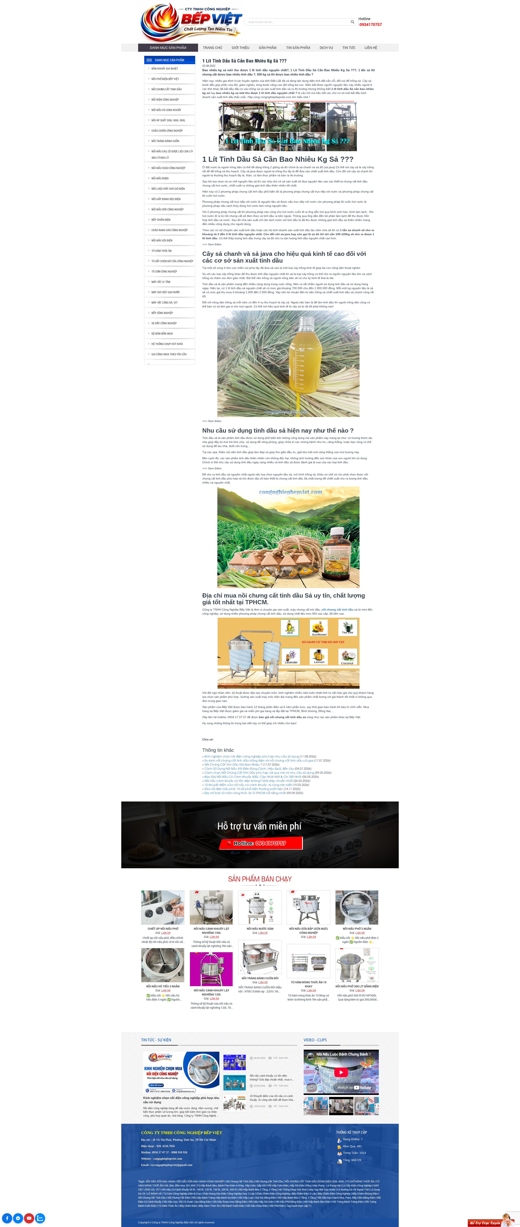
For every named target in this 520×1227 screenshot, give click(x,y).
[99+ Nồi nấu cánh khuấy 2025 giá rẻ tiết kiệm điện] (357, 907)
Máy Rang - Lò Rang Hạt (327, 1185)
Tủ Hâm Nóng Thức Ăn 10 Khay (260, 984)
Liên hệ (371, 47)
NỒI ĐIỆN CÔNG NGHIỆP (165, 99)
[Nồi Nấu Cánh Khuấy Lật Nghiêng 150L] (162, 907)
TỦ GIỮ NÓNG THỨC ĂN (360, 1181)
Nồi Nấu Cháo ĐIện (257, 1206)
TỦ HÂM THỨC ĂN (162, 251)
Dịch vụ (326, 47)
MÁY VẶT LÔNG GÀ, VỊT (165, 302)
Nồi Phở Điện (277, 1206)
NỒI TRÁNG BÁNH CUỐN (165, 141)
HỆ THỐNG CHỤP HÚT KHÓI (167, 344)
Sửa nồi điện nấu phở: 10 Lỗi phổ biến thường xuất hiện (244, 789)
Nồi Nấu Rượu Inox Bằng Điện (230, 1201)
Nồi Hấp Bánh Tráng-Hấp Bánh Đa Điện (214, 1197)
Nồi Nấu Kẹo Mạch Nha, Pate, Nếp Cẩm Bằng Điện (346, 1197)
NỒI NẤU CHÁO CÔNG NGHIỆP (168, 168)
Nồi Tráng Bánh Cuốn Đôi (211, 978)
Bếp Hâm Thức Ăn (209, 1206)
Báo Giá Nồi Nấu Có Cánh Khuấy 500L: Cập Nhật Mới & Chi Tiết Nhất (253, 777)
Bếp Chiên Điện (189, 1206)
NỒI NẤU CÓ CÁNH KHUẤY (166, 110)
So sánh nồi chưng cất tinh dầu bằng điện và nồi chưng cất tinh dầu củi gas (259, 760)
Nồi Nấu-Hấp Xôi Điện (261, 1201)
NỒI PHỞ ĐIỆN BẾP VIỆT (165, 79)
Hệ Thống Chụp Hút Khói (292, 1189)
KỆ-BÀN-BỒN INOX (162, 333)
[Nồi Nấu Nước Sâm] (211, 907)
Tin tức (348, 47)
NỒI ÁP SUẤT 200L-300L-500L (168, 120)
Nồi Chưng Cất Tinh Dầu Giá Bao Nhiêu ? (233, 765)
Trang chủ (212, 47)
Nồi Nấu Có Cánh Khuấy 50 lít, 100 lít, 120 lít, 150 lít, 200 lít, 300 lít (199, 1189)
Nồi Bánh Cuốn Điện (233, 1206)
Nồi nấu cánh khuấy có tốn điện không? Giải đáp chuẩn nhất (249, 781)
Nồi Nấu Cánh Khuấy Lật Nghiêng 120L (163, 992)
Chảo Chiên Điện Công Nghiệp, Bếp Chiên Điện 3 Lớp (286, 1193)
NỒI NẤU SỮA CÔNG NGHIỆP (168, 209)
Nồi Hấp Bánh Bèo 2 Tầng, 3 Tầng (258, 1189)
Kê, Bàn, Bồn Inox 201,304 (180, 1185)
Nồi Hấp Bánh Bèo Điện (317, 1201)
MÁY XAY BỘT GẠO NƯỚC (166, 292)
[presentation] (304, 1106)
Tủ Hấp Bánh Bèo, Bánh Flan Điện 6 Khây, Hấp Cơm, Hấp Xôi (231, 1185)
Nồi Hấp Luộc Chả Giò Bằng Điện (257, 1197)
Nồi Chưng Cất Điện (179, 1197)
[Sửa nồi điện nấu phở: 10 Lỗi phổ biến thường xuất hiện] (234, 1098)
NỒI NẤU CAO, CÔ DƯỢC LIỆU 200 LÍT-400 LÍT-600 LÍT (172, 154)
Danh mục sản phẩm (168, 47)
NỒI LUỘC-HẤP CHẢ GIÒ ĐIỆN (168, 189)
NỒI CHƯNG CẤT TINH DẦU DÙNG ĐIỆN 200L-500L (314, 1181)
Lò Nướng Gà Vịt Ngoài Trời (353, 1189)
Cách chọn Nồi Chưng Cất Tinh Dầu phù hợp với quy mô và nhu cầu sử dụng (259, 773)
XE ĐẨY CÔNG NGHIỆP (164, 323)
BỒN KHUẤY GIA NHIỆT (165, 68)
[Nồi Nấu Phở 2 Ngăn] (308, 907)
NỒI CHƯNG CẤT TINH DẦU (167, 89)
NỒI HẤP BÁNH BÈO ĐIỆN (166, 199)
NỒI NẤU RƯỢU (160, 178)
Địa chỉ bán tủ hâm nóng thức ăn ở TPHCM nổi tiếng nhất (245, 793)
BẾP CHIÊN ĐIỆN (161, 220)
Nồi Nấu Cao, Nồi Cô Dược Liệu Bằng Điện (187, 1201)
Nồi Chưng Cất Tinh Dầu (240, 1181)
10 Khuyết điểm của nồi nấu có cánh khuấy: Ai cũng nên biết (248, 785)
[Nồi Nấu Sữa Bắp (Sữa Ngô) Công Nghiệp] (260, 907)
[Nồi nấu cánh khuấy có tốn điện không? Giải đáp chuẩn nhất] (234, 1057)
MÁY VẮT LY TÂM (161, 282)
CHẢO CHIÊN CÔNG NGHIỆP (167, 131)
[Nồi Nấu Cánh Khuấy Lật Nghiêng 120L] (162, 969)
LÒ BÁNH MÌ (154, 1193)
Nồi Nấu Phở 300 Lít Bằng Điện (308, 986)
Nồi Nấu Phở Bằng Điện (288, 1201)
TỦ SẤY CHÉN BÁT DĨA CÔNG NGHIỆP (172, 261)
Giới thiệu (240, 47)
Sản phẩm (267, 47)
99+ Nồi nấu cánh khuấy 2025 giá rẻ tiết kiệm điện (357, 931)
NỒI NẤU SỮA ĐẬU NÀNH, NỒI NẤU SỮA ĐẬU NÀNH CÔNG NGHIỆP (185, 1181)
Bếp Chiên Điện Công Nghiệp (334, 1193)
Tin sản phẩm (298, 47)
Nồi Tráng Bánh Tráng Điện (347, 1201)
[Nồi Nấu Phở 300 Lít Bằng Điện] (308, 965)
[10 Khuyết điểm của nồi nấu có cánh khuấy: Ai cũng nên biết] (234, 1078)
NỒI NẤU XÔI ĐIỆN (162, 240)
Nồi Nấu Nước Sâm (211, 929)
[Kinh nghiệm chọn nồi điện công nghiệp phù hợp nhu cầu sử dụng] (181, 1073)
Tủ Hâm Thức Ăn (168, 1206)
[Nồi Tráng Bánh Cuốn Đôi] (211, 957)
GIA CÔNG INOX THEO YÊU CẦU (169, 354)
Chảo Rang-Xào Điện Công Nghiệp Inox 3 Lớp (228, 1193)
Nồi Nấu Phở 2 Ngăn (308, 929)
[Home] (191, 22)
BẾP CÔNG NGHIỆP (162, 313)
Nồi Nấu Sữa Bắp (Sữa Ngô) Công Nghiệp (260, 931)
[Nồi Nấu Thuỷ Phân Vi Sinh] (357, 969)
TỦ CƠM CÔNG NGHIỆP (164, 271)
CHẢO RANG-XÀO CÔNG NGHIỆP (170, 230)
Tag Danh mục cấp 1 (298, 1206)
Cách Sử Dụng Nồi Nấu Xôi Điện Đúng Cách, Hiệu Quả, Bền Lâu (249, 769)
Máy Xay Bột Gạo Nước (322, 1189)
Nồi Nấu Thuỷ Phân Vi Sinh (357, 990)
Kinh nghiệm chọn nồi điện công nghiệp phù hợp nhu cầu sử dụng (252, 756)
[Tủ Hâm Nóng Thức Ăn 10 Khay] (260, 961)
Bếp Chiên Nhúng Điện (365, 1193)
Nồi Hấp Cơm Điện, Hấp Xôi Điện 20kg (289, 1185)
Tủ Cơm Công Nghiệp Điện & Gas (182, 1193)
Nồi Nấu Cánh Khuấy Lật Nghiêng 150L (163, 931)
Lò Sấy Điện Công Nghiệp (357, 1185)
